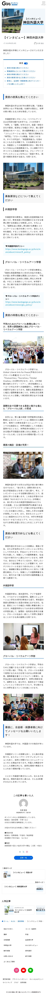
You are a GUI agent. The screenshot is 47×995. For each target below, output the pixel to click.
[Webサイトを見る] (20, 852)
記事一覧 (23, 858)
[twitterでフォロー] (23, 852)
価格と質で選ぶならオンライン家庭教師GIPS (26, 992)
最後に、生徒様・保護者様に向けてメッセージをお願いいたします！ (24, 82)
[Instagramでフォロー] (27, 852)
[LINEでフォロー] (30, 970)
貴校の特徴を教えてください (18, 74)
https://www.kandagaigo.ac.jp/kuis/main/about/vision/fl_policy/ (23, 250)
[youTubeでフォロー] (23, 970)
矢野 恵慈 (40, 43)
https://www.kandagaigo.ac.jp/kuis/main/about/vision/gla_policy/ (23, 303)
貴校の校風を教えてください (18, 68)
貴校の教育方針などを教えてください (21, 77)
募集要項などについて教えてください (21, 71)
